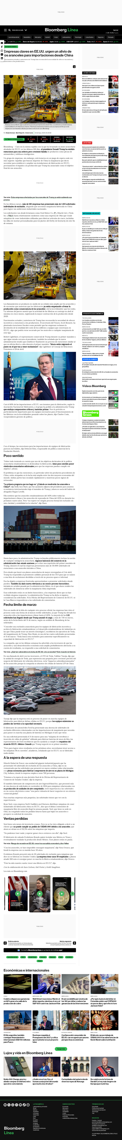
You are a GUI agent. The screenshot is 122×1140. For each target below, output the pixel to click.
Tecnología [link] (78, 37)
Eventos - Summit (97, 1120)
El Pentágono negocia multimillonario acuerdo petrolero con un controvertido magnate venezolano (94, 181)
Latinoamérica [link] (66, 37)
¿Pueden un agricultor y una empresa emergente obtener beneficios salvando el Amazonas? (94, 428)
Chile (34, 1116)
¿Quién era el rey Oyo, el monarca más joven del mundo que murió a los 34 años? (45, 1081)
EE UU (23, 957)
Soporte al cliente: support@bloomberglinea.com (100, 1128)
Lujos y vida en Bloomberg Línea (28, 1053)
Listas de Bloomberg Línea (70, 1118)
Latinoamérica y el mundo (40, 1106)
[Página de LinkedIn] (20, 1104)
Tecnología (95, 1111)
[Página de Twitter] (8, 1104)
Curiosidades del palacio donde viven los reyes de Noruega (75, 1080)
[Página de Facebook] (5, 1104)
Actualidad (66, 1111)
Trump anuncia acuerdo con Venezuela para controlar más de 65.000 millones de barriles (20, 944)
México (35, 1110)
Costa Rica (36, 1125)
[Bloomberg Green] (100, 413)
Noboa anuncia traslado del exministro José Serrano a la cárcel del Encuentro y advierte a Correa (94, 149)
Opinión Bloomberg (90, 359)
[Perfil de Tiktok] (24, 1104)
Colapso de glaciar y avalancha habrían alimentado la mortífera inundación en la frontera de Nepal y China (94, 422)
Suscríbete (95, 1106)
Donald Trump (32, 957)
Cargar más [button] (61, 1049)
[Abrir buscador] (9, 30)
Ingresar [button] (115, 30)
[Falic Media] (107, 33)
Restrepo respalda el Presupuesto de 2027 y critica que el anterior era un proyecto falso (45, 1038)
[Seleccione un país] (26, 30)
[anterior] (5, 943)
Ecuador (35, 1120)
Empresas (52, 957)
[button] (74, 66)
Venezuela (36, 1115)
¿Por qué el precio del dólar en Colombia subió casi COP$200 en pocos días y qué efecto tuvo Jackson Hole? (94, 239)
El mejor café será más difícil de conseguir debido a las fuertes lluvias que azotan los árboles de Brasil (94, 435)
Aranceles (43, 957)
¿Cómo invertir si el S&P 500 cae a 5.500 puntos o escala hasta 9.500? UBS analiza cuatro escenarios (94, 331)
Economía (65, 1106)
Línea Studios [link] (89, 37)
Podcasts (65, 1116)
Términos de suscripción (99, 1110)
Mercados (65, 1108)
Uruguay (35, 1123)
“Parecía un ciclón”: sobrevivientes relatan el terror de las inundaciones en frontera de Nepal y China (95, 168)
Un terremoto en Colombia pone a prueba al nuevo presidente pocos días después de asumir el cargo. (94, 399)
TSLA (10, 216)
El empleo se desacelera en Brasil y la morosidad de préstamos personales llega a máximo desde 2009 (94, 155)
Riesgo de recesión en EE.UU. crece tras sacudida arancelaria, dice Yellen (40, 843)
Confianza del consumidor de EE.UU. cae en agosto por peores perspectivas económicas (75, 1037)
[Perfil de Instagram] (16, 1104)
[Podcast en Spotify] (28, 1104)
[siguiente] (74, 943)
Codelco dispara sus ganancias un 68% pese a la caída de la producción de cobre (17, 1001)
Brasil (34, 1108)
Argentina (36, 1111)
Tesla (60, 957)
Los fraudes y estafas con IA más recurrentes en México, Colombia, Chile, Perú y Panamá (94, 322)
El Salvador (36, 1126)
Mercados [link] (38, 37)
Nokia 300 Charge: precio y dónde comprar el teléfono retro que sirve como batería (17, 1081)
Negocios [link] (101, 37)
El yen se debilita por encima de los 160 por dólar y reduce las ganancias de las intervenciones (95, 230)
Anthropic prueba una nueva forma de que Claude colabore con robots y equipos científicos (94, 346)
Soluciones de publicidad (99, 1130)
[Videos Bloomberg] (100, 386)
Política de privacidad (98, 1108)
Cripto (64, 1113)
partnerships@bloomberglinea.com (102, 1122)
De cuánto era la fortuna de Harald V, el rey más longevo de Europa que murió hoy (103, 1081)
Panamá (35, 1121)
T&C (93, 1113)
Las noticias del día (12, 957)
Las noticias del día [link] (14, 37)
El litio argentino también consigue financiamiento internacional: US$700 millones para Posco (17, 1038)
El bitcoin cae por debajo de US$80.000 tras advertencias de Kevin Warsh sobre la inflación (104, 1037)
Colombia (36, 1113)
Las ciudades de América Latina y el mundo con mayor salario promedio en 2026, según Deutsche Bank (93, 94)
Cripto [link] (56, 37)
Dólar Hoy (65, 1110)
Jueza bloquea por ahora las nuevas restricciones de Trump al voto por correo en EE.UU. (94, 175)
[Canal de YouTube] (12, 1104)
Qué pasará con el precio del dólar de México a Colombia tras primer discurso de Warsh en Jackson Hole (95, 248)
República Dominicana (39, 1128)
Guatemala (36, 1130)
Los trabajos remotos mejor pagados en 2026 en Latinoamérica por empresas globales (94, 103)
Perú (34, 1118)
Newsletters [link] (27, 37)
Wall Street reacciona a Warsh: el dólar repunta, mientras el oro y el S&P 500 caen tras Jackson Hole (95, 222)
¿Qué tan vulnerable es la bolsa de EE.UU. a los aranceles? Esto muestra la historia (43, 652)
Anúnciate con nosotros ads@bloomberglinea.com (99, 1124)
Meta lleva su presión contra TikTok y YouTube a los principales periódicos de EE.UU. (58, 944)
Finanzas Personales (68, 1115)
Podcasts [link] (110, 37)
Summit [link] (47, 37)
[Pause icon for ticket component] (5, 42)
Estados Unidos (10, 47)
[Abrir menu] (5, 30)
